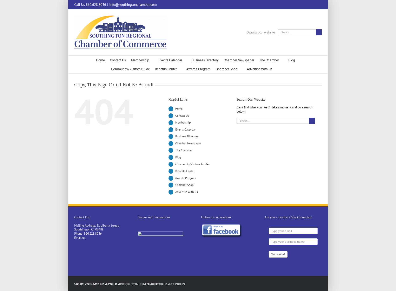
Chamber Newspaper (188, 143)
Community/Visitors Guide (192, 164)
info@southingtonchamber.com (133, 4)
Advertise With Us (186, 192)
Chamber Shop (184, 185)
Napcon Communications (172, 283)
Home (179, 108)
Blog (178, 157)
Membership (183, 122)
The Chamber (183, 150)
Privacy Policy (138, 283)
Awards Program (185, 178)
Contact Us (182, 116)
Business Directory (187, 136)
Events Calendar (185, 129)
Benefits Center (184, 171)
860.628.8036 (93, 233)
